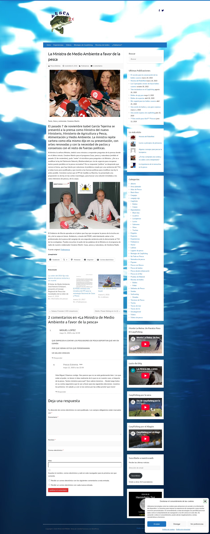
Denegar (176, 524)
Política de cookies (168, 529)
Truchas (135, 230)
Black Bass (135, 192)
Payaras (133, 262)
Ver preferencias (196, 524)
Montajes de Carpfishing (83, 45)
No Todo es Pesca (137, 256)
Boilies (134, 283)
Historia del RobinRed (138, 81)
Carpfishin (134, 201)
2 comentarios (97, 66)
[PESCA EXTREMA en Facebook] (159, 10)
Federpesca (85, 66)
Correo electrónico (55, 450)
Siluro (134, 227)
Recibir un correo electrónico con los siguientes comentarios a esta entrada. (80, 481)
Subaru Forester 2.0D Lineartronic (63, 311)
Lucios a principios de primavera (150, 143)
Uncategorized (136, 312)
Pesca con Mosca (137, 265)
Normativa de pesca (138, 259)
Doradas (135, 297)
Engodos (134, 233)
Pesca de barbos (137, 268)
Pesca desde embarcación (140, 271)
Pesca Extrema (55, 66)
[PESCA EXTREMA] (64, 22)
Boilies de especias (137, 98)
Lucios (134, 221)
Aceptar (157, 524)
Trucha (133, 303)
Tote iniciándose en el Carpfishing (142, 89)
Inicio (49, 45)
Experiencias (58, 45)
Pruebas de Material (138, 277)
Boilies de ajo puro (137, 95)
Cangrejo (134, 195)
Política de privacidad (183, 529)
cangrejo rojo (135, 198)
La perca (135, 216)
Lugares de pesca (137, 251)
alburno (133, 184)
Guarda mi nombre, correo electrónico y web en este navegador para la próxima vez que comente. (82, 474)
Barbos (134, 204)
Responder (58, 358)
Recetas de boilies (102, 45)
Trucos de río (135, 309)
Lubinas (133, 248)
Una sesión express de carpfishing (143, 113)
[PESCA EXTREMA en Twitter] (162, 10)
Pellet (134, 285)
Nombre (51, 440)
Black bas (136, 213)
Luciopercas (136, 219)
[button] (205, 501)
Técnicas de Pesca (137, 300)
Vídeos (68, 45)
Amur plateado (136, 187)
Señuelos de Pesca (137, 288)
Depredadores (135, 210)
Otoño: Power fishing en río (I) (107, 311)
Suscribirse (135, 476)
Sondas (133, 291)
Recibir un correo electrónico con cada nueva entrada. (72, 485)
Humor (133, 245)
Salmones (136, 224)
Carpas (134, 207)
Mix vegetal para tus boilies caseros (143, 101)
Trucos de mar (136, 306)
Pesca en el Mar (136, 274)
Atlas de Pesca (136, 189)
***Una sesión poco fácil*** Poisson (143, 119)
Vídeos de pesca (137, 317)
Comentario (53, 417)
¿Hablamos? (117, 45)
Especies (134, 236)
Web (50, 461)
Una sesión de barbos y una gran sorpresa (145, 107)
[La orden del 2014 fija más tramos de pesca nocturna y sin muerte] (60, 287)
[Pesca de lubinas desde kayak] (109, 280)
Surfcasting (135, 294)
